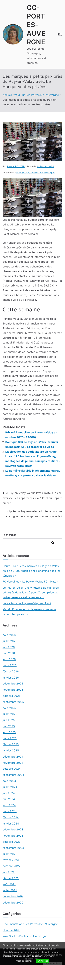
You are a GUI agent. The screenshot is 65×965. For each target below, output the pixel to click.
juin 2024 (9, 793)
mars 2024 (9, 811)
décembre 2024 (13, 756)
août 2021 (9, 884)
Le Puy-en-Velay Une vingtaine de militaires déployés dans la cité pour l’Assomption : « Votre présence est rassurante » (31, 592)
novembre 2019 (13, 896)
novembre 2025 (13, 689)
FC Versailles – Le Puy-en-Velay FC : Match (30, 581)
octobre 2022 (11, 866)
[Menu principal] (59, 34)
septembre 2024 (13, 774)
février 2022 (11, 878)
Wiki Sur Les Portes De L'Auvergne (35, 172)
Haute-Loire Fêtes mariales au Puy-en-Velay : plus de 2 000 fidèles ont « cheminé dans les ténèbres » (31, 570)
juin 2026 (9, 647)
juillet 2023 (10, 854)
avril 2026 (9, 659)
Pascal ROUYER (16, 166)
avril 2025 (9, 732)
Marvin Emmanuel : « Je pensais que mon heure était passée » (29, 612)
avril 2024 (9, 805)
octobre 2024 (11, 768)
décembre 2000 (13, 902)
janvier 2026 (11, 677)
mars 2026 (9, 665)
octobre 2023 (11, 841)
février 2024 (11, 817)
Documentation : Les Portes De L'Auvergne (30, 924)
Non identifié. (11, 930)
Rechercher (9, 534)
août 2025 (9, 708)
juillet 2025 (10, 714)
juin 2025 (9, 720)
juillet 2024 (10, 787)
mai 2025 (9, 726)
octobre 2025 (11, 695)
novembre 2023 (13, 835)
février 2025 (11, 744)
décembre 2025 (13, 683)
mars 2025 (9, 738)
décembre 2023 (13, 829)
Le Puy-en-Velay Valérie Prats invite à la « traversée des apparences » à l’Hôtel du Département (32, 498)
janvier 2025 (11, 750)
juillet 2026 (10, 641)
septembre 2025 (13, 702)
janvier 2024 (11, 823)
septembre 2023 (13, 847)
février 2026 (11, 671)
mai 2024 (9, 799)
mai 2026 (9, 653)
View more (49, 956)
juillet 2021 (10, 890)
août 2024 (9, 781)
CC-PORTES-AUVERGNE (36, 24)
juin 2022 (9, 872)
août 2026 (9, 635)
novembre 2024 (13, 762)
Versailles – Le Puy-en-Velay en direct (27, 603)
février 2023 (11, 860)
